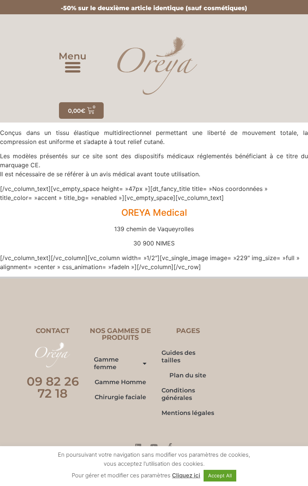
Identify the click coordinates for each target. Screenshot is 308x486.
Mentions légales (188, 412)
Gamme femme (106, 363)
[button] (73, 67)
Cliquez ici (186, 475)
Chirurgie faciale (120, 397)
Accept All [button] (220, 475)
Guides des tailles (178, 356)
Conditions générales (178, 394)
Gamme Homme (120, 382)
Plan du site (187, 375)
